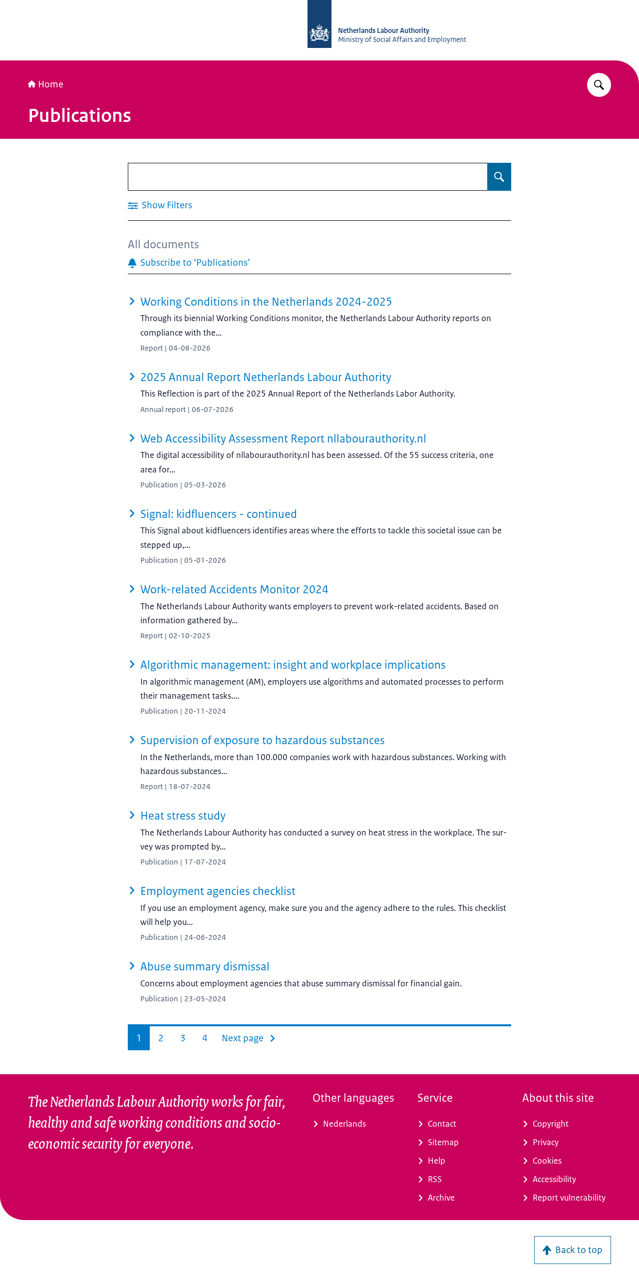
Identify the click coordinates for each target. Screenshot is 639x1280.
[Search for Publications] (499, 177)
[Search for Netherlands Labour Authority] (599, 85)
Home (50, 84)
